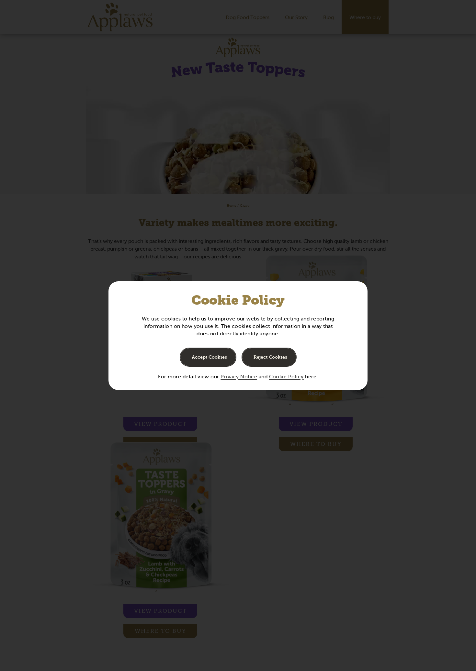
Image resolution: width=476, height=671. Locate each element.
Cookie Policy (286, 376)
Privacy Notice (239, 376)
